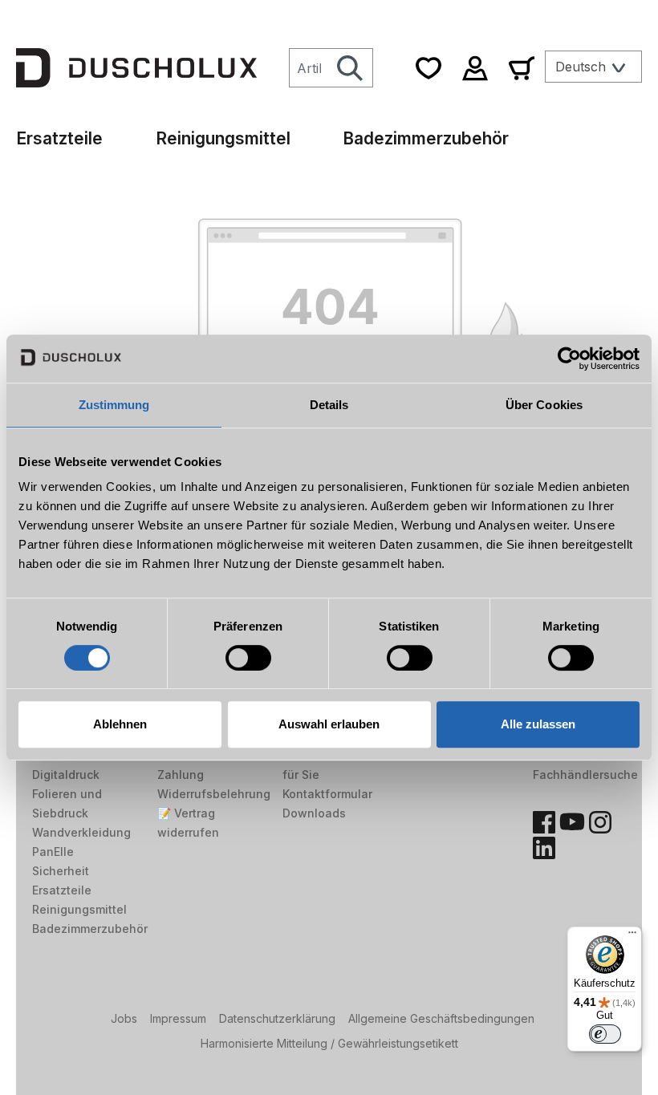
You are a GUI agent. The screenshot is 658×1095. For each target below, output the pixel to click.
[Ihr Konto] (475, 67)
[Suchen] (350, 67)
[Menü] (632, 936)
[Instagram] (600, 822)
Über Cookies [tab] (544, 405)
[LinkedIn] (544, 848)
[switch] (248, 658)
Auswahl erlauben (329, 724)
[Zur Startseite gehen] (136, 67)
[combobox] (308, 67)
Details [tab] (329, 405)
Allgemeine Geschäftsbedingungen (441, 1018)
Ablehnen (120, 724)
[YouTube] (572, 822)
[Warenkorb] (521, 67)
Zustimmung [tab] (114, 405)
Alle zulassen (538, 724)
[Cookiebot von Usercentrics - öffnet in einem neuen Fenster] (569, 359)
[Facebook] (544, 822)
